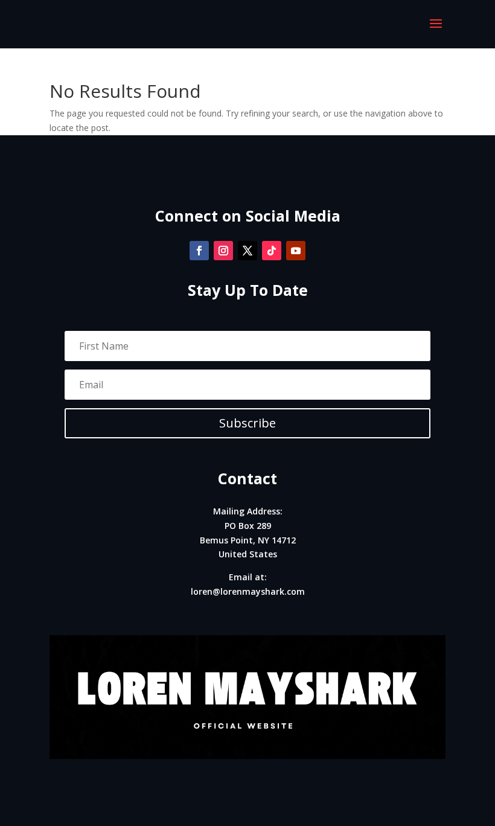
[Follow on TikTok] (271, 250)
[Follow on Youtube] (295, 250)
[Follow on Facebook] (199, 250)
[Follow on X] (247, 250)
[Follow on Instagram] (223, 250)
